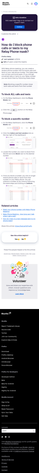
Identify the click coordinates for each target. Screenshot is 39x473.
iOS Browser (6, 362)
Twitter (4, 333)
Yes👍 (17, 239)
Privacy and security (9, 11)
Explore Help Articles (9, 340)
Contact (4, 470)
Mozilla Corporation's (13, 442)
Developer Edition (8, 377)
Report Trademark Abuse (11, 326)
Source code (6, 330)
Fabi (30, 253)
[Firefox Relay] (19, 39)
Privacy (4, 463)
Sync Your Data (7, 412)
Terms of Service (8, 460)
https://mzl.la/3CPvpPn (23, 226)
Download (5, 351)
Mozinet (22, 253)
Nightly (4, 387)
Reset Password (7, 409)
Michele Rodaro (15, 253)
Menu (31, 3)
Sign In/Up (5, 402)
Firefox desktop (7, 355)
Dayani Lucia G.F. (22, 255)
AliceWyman (7, 253)
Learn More (19, 294)
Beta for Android (8, 384)
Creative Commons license (24, 451)
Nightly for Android (9, 391)
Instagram (9, 437)
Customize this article (9, 34)
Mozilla (6, 313)
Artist (27, 253)
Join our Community (9, 336)
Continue (19, 27)
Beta (3, 380)
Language (5, 427)
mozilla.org (6, 456)
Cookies (4, 467)
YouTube (5, 437)
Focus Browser (7, 365)
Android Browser (8, 358)
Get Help (5, 416)
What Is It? (6, 406)
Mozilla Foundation (11, 444)
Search (27, 3)
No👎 (24, 239)
